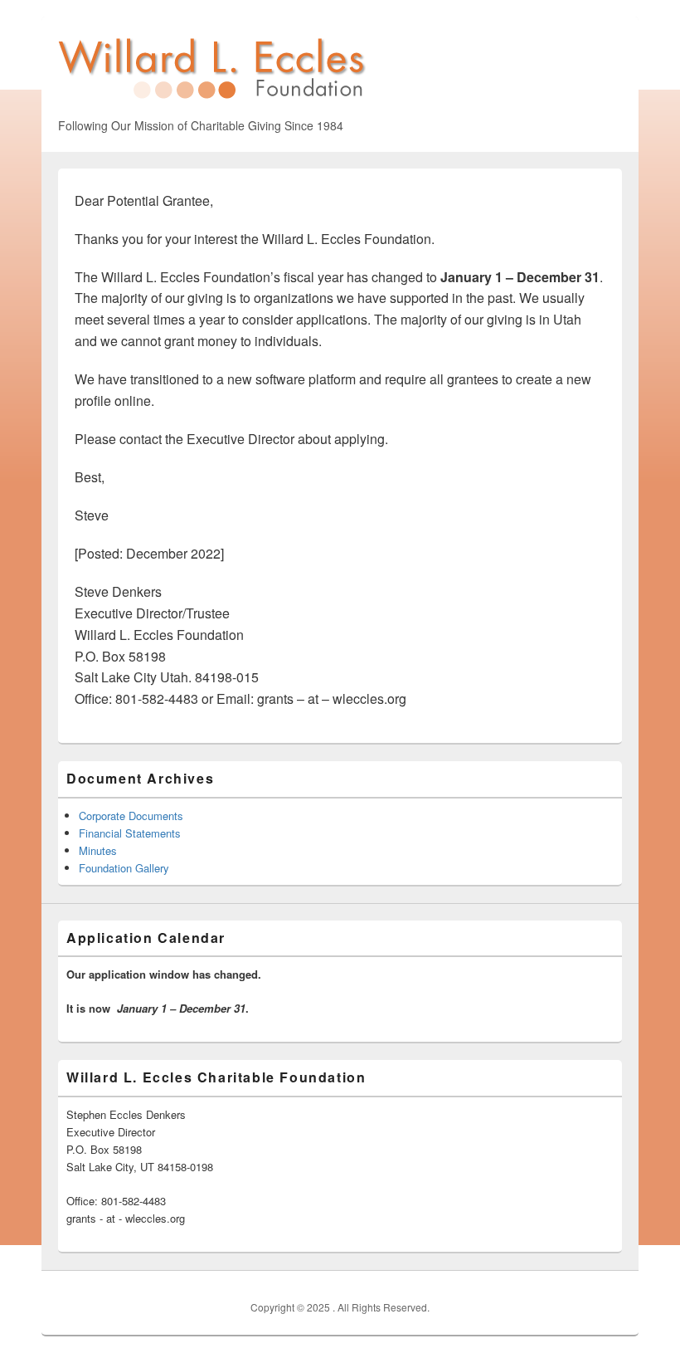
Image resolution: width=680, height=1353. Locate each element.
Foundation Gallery (124, 868)
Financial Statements (130, 833)
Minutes (98, 850)
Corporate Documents (131, 815)
